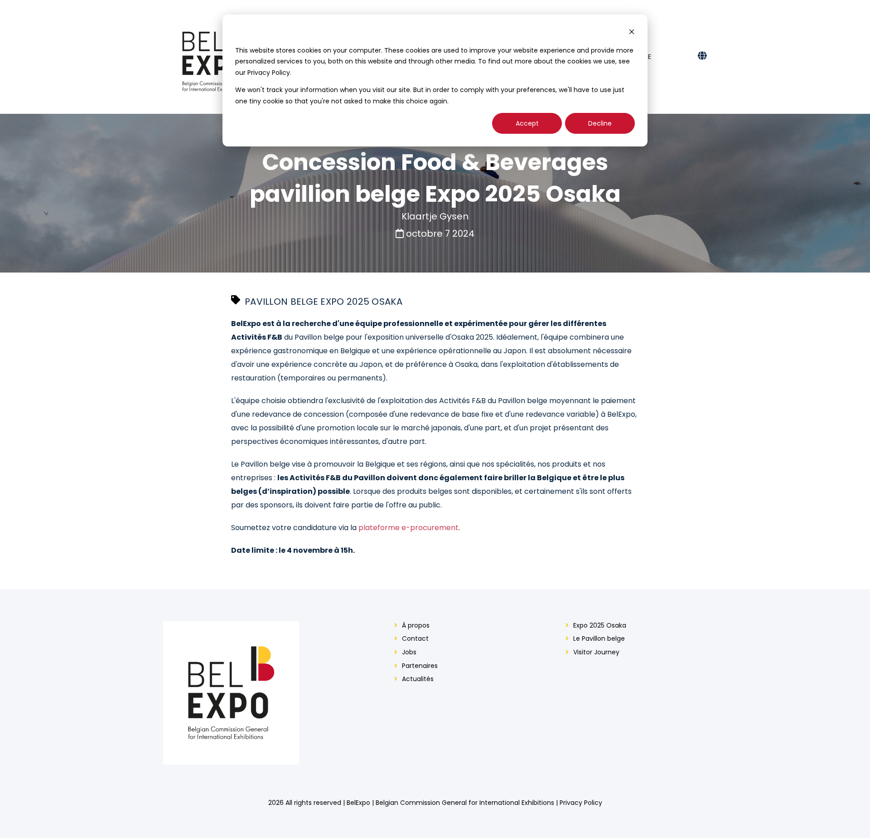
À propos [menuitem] (416, 625)
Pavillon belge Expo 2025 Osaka (323, 301)
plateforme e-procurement (408, 527)
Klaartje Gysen (435, 216)
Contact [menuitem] (415, 638)
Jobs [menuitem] (409, 652)
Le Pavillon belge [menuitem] (599, 638)
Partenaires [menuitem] (420, 666)
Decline (600, 123)
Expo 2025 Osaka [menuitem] (599, 625)
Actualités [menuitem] (418, 679)
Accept (527, 123)
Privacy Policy (581, 802)
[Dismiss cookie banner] (631, 33)
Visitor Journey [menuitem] (596, 652)
